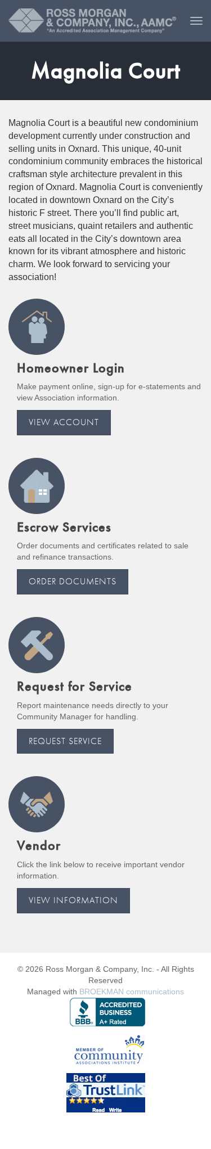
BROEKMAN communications (131, 991)
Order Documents (72, 581)
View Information (73, 900)
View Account (64, 422)
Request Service (65, 741)
